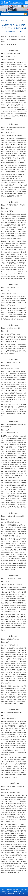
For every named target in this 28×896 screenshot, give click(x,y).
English (8, 12)
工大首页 (4, 12)
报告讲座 (4, 20)
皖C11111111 (21, 893)
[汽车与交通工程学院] (12, 2)
